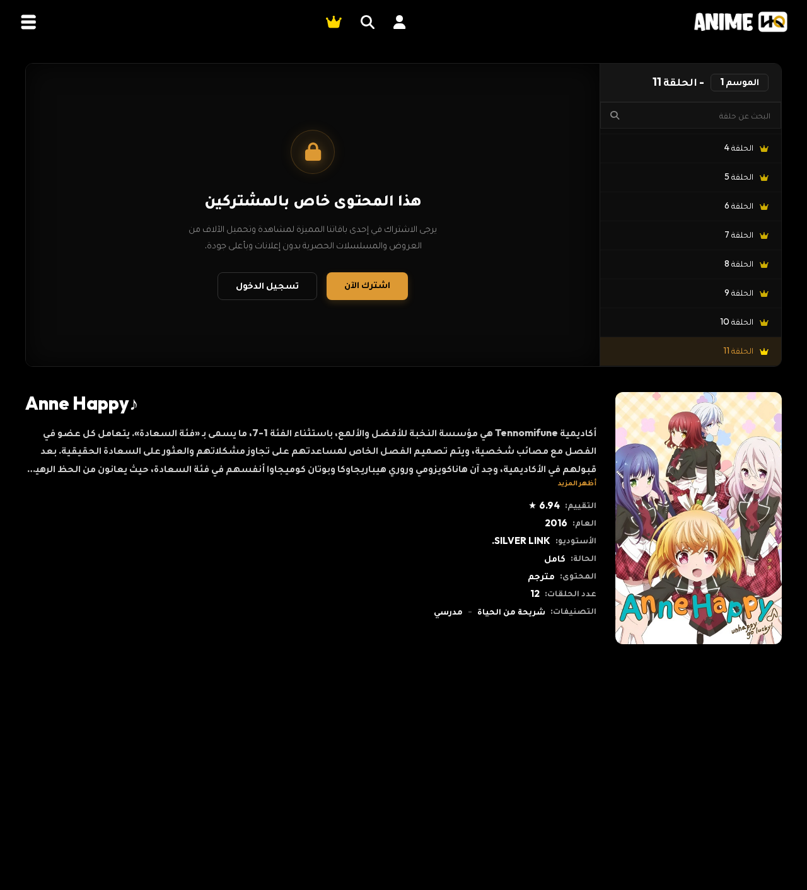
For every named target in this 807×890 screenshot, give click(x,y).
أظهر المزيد (577, 482)
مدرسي (448, 611)
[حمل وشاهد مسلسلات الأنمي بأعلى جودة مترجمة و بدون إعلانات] (741, 22)
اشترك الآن (367, 285)
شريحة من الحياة (511, 611)
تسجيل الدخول (267, 285)
